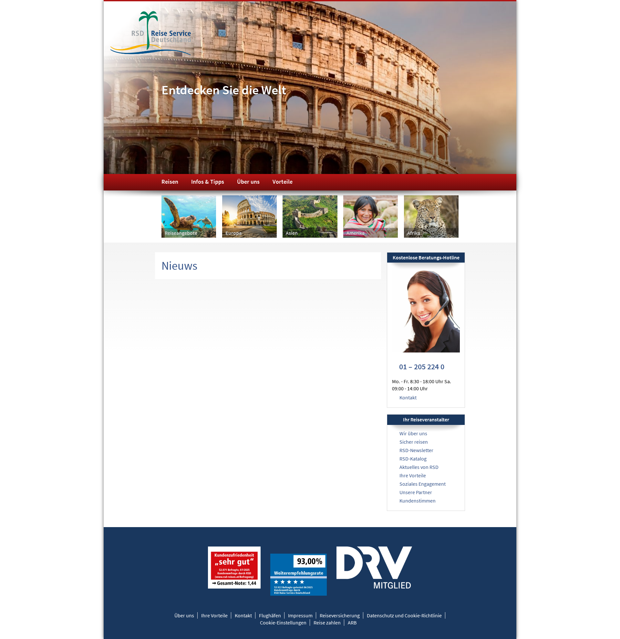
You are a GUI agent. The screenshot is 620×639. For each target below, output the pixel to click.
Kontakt (408, 397)
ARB (352, 622)
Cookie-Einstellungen (283, 622)
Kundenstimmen (417, 500)
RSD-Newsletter (416, 450)
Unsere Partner (415, 492)
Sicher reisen (413, 442)
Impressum (300, 615)
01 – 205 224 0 (421, 367)
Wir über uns (413, 433)
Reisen (169, 181)
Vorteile (283, 181)
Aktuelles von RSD (419, 467)
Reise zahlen (327, 622)
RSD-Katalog (413, 458)
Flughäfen (270, 615)
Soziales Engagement (422, 484)
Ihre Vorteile (412, 475)
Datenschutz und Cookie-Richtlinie (404, 615)
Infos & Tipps (207, 181)
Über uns (248, 181)
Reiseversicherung (340, 615)
